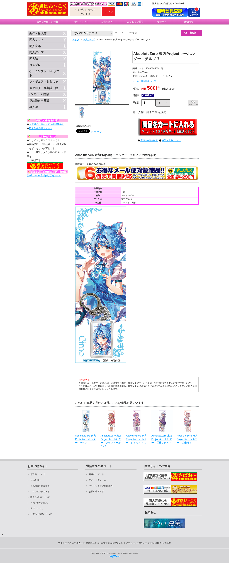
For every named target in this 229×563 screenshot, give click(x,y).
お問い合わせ (154, 543)
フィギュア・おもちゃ (43, 81)
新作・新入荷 (38, 33)
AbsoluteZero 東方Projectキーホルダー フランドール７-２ (111, 441)
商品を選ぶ (35, 480)
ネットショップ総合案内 (101, 486)
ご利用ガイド (108, 21)
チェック (96, 131)
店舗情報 (188, 21)
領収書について (37, 474)
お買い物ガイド (96, 491)
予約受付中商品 (39, 100)
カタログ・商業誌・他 (43, 88)
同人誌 (33, 58)
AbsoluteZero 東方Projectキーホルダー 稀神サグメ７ (161, 439)
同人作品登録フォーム (40, 128)
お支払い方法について (41, 514)
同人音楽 (35, 46)
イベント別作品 (39, 94)
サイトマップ (81, 21)
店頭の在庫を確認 (149, 140)
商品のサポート (96, 474)
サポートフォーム (97, 480)
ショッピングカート (40, 491)
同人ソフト (36, 39)
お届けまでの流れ (39, 503)
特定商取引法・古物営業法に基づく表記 (105, 543)
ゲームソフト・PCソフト (44, 73)
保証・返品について (171, 140)
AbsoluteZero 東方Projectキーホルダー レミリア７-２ (136, 439)
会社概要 (166, 543)
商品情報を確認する (40, 486)
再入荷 (33, 106)
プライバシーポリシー (136, 543)
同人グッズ (36, 52)
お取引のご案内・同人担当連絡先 (46, 124)
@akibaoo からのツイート (44, 175)
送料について (36, 508)
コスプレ (35, 64)
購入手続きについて (40, 497)
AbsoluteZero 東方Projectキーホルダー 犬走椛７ (187, 439)
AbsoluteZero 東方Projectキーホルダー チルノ (85, 439)
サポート (162, 21)
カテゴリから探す (46, 21)
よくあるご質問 (135, 21)
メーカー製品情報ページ (144, 81)
